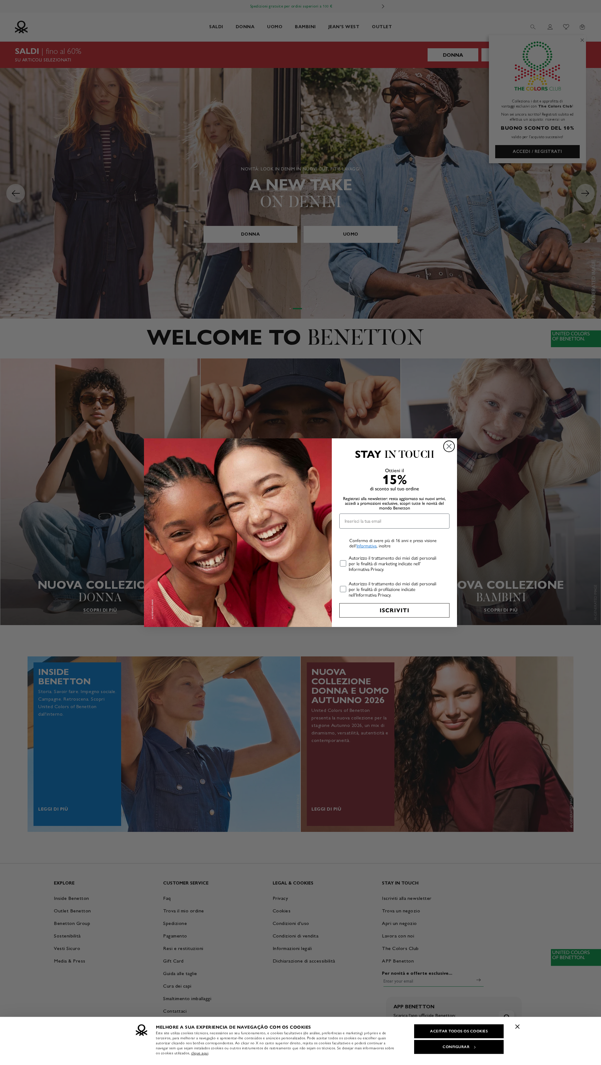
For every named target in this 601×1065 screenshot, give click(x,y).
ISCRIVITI (394, 610)
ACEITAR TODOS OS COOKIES (459, 1031)
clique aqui (199, 1053)
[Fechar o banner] (517, 1026)
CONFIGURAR (456, 1047)
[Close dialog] (449, 446)
